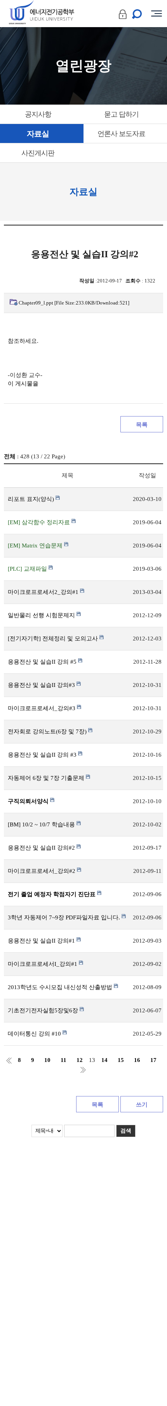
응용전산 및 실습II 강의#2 (42, 848)
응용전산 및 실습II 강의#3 (42, 685)
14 (104, 1060)
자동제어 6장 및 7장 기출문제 (47, 778)
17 (153, 1060)
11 (63, 1060)
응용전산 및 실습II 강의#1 (42, 941)
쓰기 (142, 1104)
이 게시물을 (23, 383)
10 (47, 1060)
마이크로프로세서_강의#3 (42, 708)
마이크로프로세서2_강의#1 (44, 592)
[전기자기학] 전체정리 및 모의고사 (53, 638)
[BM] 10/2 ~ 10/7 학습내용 (42, 824)
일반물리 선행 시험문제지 (42, 615)
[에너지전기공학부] (55, 13)
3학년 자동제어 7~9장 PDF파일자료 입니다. (65, 917)
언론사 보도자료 (121, 134)
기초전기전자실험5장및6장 (44, 1010)
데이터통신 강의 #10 (35, 1034)
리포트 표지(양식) (32, 499)
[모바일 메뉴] (156, 13)
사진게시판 (37, 153)
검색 (125, 1131)
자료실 (38, 133)
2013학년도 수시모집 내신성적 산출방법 (61, 987)
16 (137, 1060)
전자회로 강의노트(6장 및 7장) (48, 731)
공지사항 (38, 114)
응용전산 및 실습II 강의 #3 (43, 755)
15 (121, 1060)
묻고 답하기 (121, 114)
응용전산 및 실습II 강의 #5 (43, 662)
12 (80, 1060)
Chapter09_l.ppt (74, 303)
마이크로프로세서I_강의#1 (43, 964)
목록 (142, 425)
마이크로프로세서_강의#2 (42, 871)
